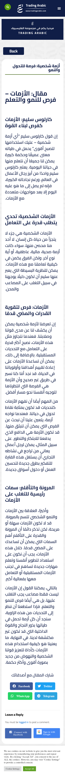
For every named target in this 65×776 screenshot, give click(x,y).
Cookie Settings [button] (13, 768)
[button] (8, 7)
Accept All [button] (29, 768)
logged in (24, 722)
